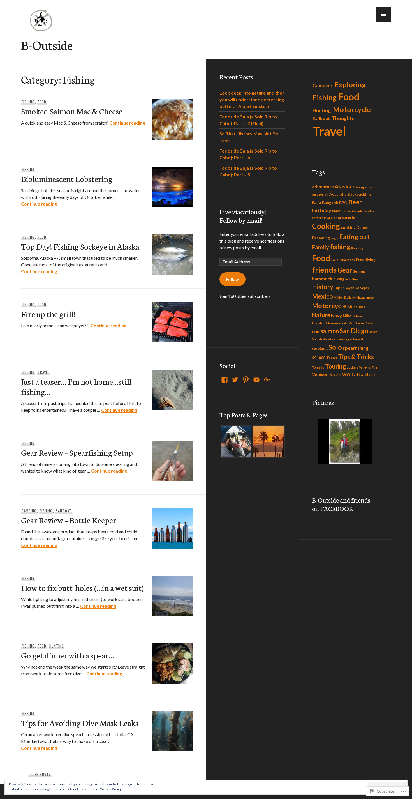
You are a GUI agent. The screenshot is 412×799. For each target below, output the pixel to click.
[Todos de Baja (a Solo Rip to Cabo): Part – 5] (269, 441)
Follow (232, 279)
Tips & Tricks (356, 357)
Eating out (354, 237)
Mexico (322, 296)
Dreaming (321, 237)
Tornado (318, 367)
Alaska (343, 186)
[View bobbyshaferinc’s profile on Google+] (267, 379)
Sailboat (63, 511)
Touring (335, 366)
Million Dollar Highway (349, 297)
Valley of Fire (368, 367)
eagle (334, 238)
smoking (320, 348)
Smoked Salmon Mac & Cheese (71, 111)
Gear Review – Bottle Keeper (68, 520)
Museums (356, 306)
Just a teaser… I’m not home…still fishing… (76, 386)
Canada (357, 211)
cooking (348, 227)
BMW (336, 211)
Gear (344, 270)
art (326, 194)
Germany (359, 271)
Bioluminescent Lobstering (66, 178)
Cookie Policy (110, 789)
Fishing (28, 102)
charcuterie (344, 217)
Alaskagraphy (362, 187)
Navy (336, 315)
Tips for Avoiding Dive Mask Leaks (79, 722)
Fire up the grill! (48, 313)
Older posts (40, 774)
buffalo (346, 211)
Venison (320, 374)
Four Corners (340, 260)
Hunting (56, 646)
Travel (44, 372)
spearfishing (355, 348)
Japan (339, 287)
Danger (363, 227)
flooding (357, 248)
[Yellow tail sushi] (236, 441)
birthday (321, 210)
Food (42, 102)
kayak (350, 288)
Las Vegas (362, 288)
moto (370, 297)
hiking (338, 279)
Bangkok (330, 202)
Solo (335, 347)
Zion (372, 374)
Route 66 (356, 323)
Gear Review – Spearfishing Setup (77, 452)
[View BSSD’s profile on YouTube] (256, 379)
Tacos (331, 357)
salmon (329, 331)
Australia (338, 194)
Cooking (326, 226)
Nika (347, 315)
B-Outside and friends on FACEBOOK (341, 504)
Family (320, 247)
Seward (358, 339)
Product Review (326, 323)
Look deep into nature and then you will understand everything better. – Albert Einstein (252, 99)
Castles (369, 211)
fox (352, 260)
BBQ (343, 202)
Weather (335, 374)
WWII (347, 374)
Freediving (366, 259)
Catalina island (322, 218)
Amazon (318, 194)
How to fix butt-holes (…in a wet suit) (82, 587)
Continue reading (127, 122)
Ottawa (357, 316)
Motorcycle (352, 109)
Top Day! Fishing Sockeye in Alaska (80, 246)
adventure (323, 186)
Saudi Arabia (323, 339)
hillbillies (351, 279)
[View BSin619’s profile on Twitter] (235, 379)
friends (324, 269)
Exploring (350, 84)
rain (345, 323)
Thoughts (343, 118)
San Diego (354, 331)
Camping (29, 511)
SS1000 (318, 357)
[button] (383, 14)
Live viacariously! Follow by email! (242, 215)
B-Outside (47, 44)
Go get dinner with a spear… (67, 655)
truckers (352, 367)
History (322, 287)
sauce (373, 332)
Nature (321, 315)
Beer (355, 202)
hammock (322, 278)
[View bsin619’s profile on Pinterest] (245, 379)
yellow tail (361, 374)
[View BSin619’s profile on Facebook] (224, 379)
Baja (316, 202)
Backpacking (359, 194)
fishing (340, 247)
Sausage (344, 339)
